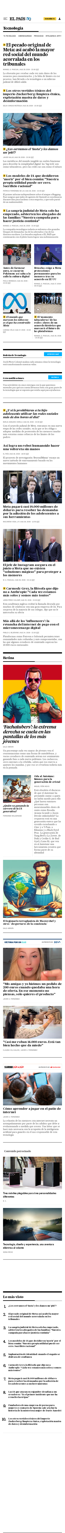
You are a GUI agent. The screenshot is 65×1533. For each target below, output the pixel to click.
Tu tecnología (9, 36)
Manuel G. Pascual (11, 70)
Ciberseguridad (25, 36)
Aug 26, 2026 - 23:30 (33, 422)
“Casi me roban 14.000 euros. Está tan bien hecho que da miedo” (31, 1044)
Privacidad (38, 36)
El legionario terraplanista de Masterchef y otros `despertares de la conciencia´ (29, 922)
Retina (8, 658)
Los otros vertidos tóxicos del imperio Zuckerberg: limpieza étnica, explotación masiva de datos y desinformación (31, 96)
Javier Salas (8, 157)
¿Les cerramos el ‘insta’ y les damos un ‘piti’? (30, 151)
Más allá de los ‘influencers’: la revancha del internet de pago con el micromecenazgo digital (31, 625)
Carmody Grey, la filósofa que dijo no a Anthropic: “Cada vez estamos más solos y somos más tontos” (30, 592)
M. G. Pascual (8, 580)
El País (6, 454)
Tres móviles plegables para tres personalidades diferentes (29, 1195)
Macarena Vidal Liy (11, 522)
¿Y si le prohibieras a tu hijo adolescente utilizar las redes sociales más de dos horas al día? (30, 414)
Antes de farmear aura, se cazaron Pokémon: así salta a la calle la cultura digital (17, 272)
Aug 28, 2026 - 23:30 (35, 191)
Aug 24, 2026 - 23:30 (29, 633)
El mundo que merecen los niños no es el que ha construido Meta (16, 321)
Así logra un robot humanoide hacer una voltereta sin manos (31, 447)
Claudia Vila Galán (11, 1050)
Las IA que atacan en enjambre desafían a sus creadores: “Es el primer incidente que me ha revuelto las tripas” (32, 1394)
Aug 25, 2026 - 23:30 (30, 600)
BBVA (32, 942)
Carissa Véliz (8, 330)
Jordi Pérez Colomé (11, 600)
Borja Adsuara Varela (12, 422)
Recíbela (55, 377)
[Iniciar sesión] (59, 18)
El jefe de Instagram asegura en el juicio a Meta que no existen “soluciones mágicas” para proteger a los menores (32, 570)
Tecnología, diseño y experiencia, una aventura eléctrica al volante (28, 1246)
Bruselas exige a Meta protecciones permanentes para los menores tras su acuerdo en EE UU (47, 274)
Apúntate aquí (53, 354)
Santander (32, 1066)
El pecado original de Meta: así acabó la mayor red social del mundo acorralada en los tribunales (29, 55)
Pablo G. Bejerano (11, 633)
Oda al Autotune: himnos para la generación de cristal (47, 779)
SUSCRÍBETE (50, 19)
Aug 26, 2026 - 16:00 (19, 454)
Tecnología (13, 28)
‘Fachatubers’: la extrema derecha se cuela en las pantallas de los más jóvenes (29, 734)
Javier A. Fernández (11, 999)
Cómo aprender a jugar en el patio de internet (32, 1110)
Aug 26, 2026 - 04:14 (25, 580)
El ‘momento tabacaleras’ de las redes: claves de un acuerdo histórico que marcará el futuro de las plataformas (47, 324)
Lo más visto (13, 1297)
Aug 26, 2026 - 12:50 (29, 522)
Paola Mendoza (9, 281)
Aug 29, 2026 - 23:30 (29, 70)
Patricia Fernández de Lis (13, 191)
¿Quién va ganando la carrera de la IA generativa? (16, 809)
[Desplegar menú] (5, 18)
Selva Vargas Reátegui (12, 106)
